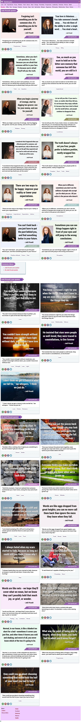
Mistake (62, 495)
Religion (43, 7)
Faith (15, 536)
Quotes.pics (8, 2)
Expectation (25, 214)
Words (59, 536)
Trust (24, 536)
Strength (17, 366)
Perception (60, 255)
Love (2, 4)
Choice (19, 409)
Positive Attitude (15, 255)
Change (36, 4)
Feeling (12, 618)
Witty (7, 7)
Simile (22, 452)
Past (28, 255)
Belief (67, 171)
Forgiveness (48, 4)
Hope (29, 7)
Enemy (23, 128)
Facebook (17, 711)
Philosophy (55, 7)
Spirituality (37, 7)
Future (23, 255)
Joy (17, 618)
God (33, 7)
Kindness (61, 4)
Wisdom (20, 4)
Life (5, 4)
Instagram (17, 713)
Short (58, 171)
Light (27, 366)
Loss (23, 366)
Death (70, 4)
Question (23, 89)
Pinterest (17, 715)
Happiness (48, 7)
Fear (11, 7)
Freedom (20, 7)
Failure (71, 7)
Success (25, 7)
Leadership (55, 4)
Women (66, 4)
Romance (25, 409)
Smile (20, 175)
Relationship (62, 7)
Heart (32, 4)
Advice (32, 214)
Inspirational (10, 4)
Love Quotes (9, 282)
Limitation (22, 618)
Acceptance (59, 216)
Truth (24, 4)
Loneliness (60, 132)
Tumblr (17, 717)
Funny (15, 4)
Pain (20, 577)
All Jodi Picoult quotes (11, 270)
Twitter (16, 708)
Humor (28, 4)
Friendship (41, 4)
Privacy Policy (5, 712)
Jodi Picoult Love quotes (12, 267)
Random (3, 7)
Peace (67, 7)
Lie (19, 89)
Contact (3, 710)
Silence (66, 322)
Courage (15, 7)
